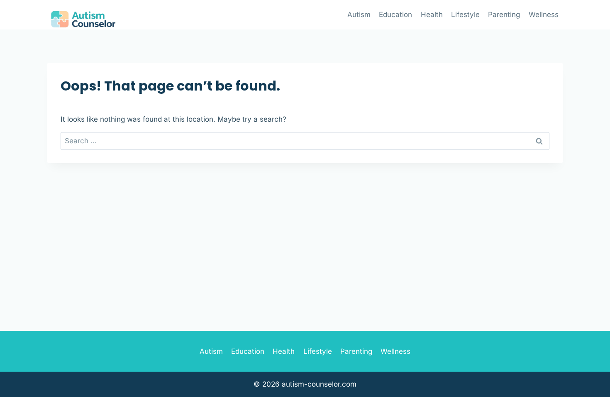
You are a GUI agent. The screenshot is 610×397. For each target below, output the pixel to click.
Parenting (504, 14)
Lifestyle (465, 14)
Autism (359, 14)
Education (395, 14)
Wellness (544, 14)
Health (432, 14)
